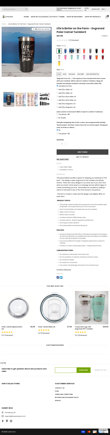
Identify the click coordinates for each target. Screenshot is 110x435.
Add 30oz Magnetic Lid (67, 107)
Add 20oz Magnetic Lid (67, 104)
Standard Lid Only (65, 86)
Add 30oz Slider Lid (65, 93)
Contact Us (60, 388)
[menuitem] (26, 17)
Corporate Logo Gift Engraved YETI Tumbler (47, 328)
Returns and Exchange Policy (67, 397)
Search (58, 400)
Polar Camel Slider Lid (10, 327)
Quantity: (60, 140)
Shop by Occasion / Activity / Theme (48, 17)
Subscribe (83, 370)
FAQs (57, 391)
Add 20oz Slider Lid (65, 89)
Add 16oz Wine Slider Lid (67, 100)
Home (26, 17)
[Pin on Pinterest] (64, 277)
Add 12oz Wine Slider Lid (67, 97)
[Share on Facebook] (58, 277)
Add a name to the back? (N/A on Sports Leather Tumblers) (80, 112)
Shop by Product (93, 17)
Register (95, 9)
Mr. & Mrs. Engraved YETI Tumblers (84, 328)
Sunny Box (11, 432)
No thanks (62, 118)
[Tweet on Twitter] (61, 277)
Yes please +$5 (64, 114)
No (59, 130)
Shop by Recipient (75, 17)
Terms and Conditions (64, 394)
